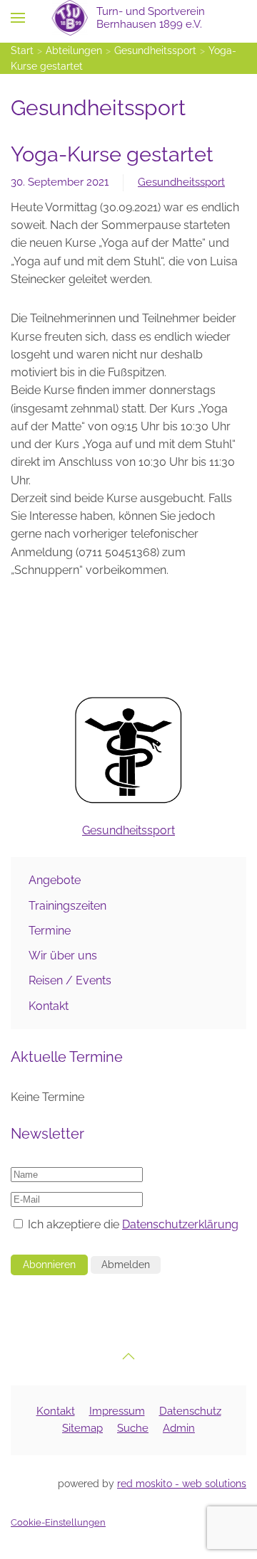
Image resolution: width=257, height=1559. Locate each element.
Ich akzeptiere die (131, 1224)
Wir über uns (63, 955)
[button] (18, 18)
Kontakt (49, 1006)
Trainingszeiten (67, 905)
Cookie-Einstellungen (58, 1522)
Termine (50, 930)
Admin (179, 1428)
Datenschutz (190, 1411)
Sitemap (82, 1428)
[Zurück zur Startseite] (129, 18)
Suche (132, 1428)
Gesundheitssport (181, 182)
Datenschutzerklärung (180, 1224)
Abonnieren (49, 1264)
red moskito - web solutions (181, 1483)
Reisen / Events (70, 980)
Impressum (117, 1411)
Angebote (55, 880)
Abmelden (125, 1264)
